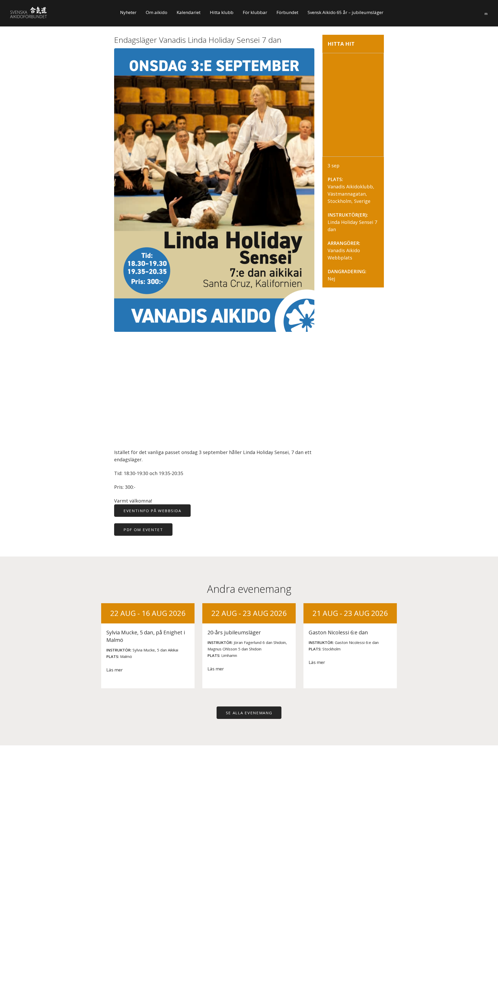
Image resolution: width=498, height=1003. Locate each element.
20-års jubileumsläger (234, 632)
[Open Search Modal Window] (486, 12)
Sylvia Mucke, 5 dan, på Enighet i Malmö (145, 636)
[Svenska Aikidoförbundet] (31, 13)
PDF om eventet (143, 529)
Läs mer (114, 670)
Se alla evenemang (249, 712)
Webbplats (340, 258)
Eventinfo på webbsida (152, 510)
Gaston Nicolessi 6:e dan (338, 632)
